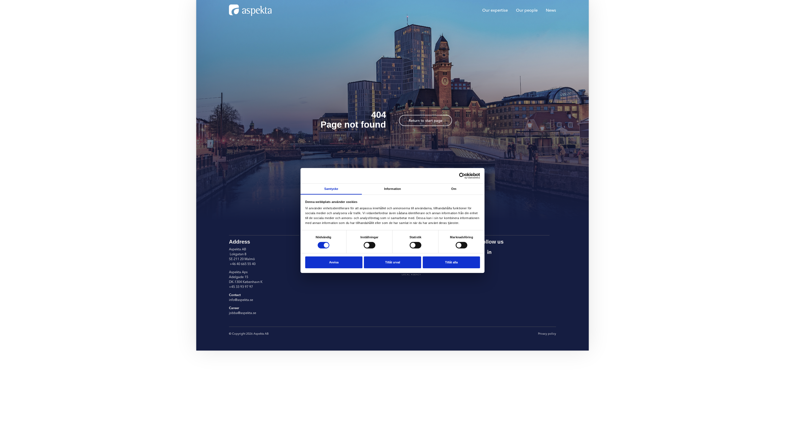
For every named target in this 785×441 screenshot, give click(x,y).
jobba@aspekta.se (242, 313)
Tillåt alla (451, 262)
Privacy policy (547, 333)
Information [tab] (392, 188)
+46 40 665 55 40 (242, 264)
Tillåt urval (392, 262)
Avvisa (334, 262)
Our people (527, 10)
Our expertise (495, 10)
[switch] (369, 245)
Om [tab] (453, 188)
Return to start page (425, 120)
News (551, 10)
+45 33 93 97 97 (241, 287)
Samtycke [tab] (331, 188)
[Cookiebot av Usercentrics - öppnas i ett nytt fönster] (462, 176)
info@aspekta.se (241, 300)
